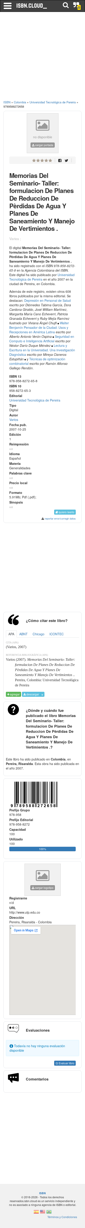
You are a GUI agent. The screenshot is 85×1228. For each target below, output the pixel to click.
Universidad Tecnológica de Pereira (42, 276)
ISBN (6, 102)
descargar (32, 694)
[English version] (42, 1213)
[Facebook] (60, 160)
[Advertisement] (42, 58)
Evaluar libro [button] (66, 1063)
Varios (13, 419)
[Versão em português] (49, 1213)
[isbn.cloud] (32, 5)
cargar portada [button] (43, 145)
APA (11, 634)
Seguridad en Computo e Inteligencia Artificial (41, 338)
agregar (14, 694)
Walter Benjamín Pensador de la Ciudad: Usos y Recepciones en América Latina (39, 327)
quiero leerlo (66, 512)
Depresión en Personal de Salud (47, 300)
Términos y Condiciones (62, 1217)
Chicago (38, 634)
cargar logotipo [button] (43, 888)
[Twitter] (66, 160)
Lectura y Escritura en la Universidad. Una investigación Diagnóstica (42, 350)
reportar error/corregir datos (60, 518)
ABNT (23, 634)
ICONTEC (56, 634)
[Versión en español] (36, 1213)
